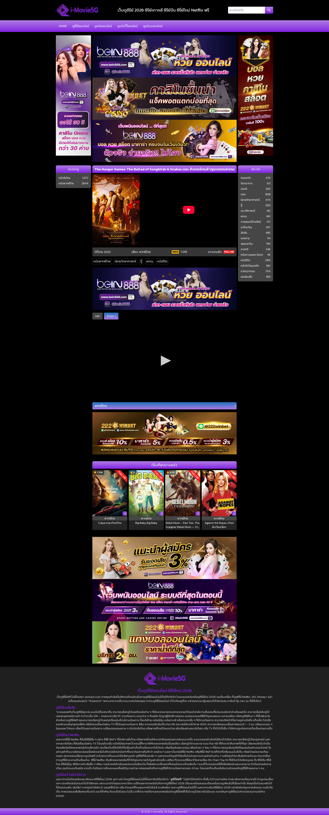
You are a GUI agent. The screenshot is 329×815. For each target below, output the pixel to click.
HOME (63, 26)
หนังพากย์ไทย (102, 261)
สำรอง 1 (111, 316)
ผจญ (149, 261)
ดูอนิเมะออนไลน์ (152, 26)
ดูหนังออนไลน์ (103, 26)
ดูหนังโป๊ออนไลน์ (127, 26)
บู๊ (141, 261)
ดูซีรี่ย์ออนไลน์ (80, 26)
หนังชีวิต (162, 261)
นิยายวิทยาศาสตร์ (125, 261)
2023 (107, 251)
